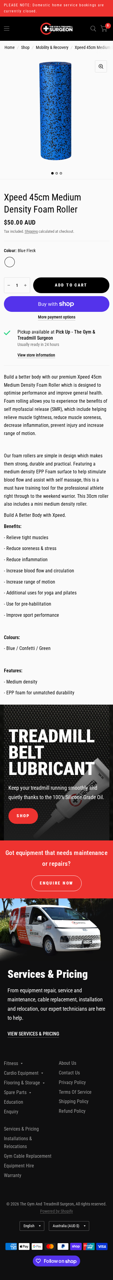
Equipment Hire (19, 1166)
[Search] (93, 29)
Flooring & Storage (22, 1083)
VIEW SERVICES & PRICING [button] (33, 1034)
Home (10, 47)
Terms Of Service (75, 1092)
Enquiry (11, 1112)
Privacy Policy (72, 1082)
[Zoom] (101, 66)
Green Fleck (33, 262)
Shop (25, 47)
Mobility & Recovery (52, 47)
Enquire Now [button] (56, 883)
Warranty (12, 1175)
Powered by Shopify (56, 1211)
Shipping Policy (74, 1101)
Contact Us (69, 1073)
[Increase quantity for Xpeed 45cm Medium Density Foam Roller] (25, 285)
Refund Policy (72, 1111)
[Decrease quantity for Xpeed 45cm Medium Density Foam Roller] (8, 285)
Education (13, 1102)
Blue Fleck (9, 262)
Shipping (31, 231)
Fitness (11, 1063)
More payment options (56, 317)
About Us (67, 1063)
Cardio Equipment (21, 1073)
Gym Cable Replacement (28, 1156)
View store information (36, 355)
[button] (23, 816)
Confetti (21, 262)
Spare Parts (15, 1092)
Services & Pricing (21, 1129)
